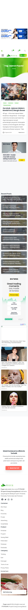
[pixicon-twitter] (5, 499)
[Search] (25, 51)
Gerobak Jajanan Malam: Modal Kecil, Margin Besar (14, 109)
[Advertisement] (14, 14)
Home (14, 68)
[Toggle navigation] (2, 55)
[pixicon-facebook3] (2, 499)
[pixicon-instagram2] (8, 499)
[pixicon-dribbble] (11, 499)
